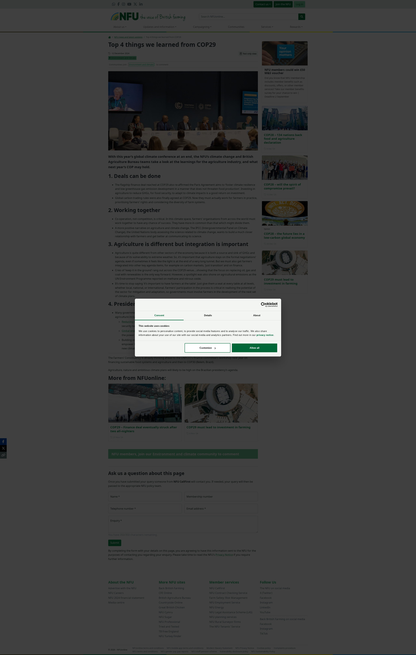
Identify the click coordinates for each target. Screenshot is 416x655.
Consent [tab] (159, 315)
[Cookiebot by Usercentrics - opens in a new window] (263, 304)
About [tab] (256, 315)
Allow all (254, 347)
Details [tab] (208, 315)
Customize (206, 347)
